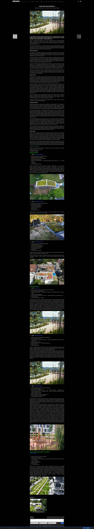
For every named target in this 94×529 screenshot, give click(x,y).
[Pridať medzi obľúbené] (61, 517)
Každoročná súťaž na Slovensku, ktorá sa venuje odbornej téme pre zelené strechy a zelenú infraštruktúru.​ (38, 512)
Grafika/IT (55, 1)
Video (60, 1)
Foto (57, 1)
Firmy (35, 1)
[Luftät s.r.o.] (79, 36)
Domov (22, 1)
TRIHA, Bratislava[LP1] (39, 241)
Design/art (51, 1)
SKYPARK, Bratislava (38, 335)
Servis (43, 1)
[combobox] (78, 1)
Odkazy (62, 1)
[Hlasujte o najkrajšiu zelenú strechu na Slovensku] (38, 505)
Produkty (37, 1)
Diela (25, 1)
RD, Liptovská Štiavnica (39, 154)
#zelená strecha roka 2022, (33, 496)
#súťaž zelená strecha (44, 496)
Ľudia (30, 1)
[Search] (78, 1)
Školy (49, 1)
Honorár (41, 1)
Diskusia (27, 1)
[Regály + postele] (15, 36)
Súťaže (32, 1)
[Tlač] (57, 517)
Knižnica (46, 1)
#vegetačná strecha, (39, 496)
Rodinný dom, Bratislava (39, 201)
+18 (46, 498)
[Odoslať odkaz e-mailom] (59, 517)
